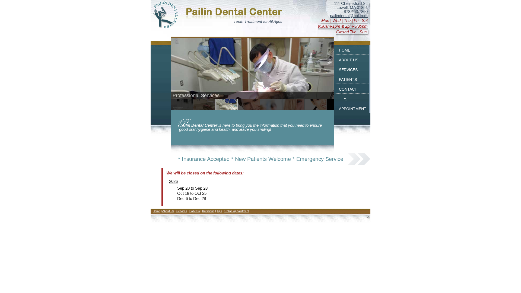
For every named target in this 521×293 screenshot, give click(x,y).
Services (181, 210)
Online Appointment (236, 210)
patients (348, 79)
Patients (194, 210)
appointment (352, 108)
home (344, 50)
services (348, 69)
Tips (219, 210)
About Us (168, 210)
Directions (208, 210)
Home (156, 210)
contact (348, 89)
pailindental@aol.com (349, 15)
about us (348, 59)
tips (343, 98)
